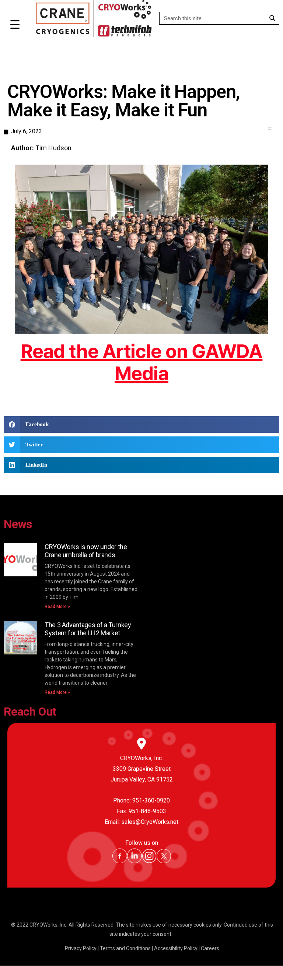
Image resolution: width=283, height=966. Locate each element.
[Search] (272, 18)
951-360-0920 (151, 800)
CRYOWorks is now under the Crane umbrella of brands (86, 551)
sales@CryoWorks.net (149, 821)
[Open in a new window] (119, 861)
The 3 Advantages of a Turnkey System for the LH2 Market (88, 629)
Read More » (57, 606)
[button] (141, 424)
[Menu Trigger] (15, 24)
